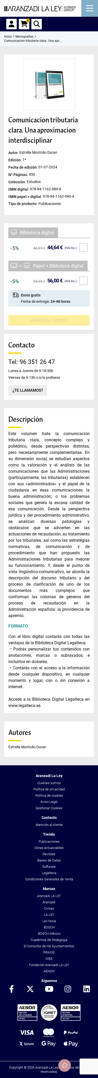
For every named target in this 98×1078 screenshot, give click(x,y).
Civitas (49, 908)
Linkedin (87, 989)
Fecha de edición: (23, 167)
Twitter (30, 989)
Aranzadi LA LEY (49, 896)
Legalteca (49, 873)
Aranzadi (49, 902)
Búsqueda (36, 24)
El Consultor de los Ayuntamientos (49, 946)
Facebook (11, 989)
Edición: (15, 160)
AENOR (49, 971)
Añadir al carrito (49, 320)
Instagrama (68, 989)
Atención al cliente (49, 825)
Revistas (49, 854)
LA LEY (49, 915)
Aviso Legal (49, 802)
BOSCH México (49, 934)
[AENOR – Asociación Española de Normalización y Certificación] (49, 1020)
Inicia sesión (11, 24)
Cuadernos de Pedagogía (49, 940)
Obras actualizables (49, 848)
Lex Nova (49, 921)
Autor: (13, 152)
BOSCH (49, 927)
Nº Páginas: (18, 174)
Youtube (49, 989)
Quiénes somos (49, 783)
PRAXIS (49, 952)
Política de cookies (49, 795)
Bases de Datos (49, 860)
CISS (49, 959)
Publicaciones (49, 841)
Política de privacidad (49, 789)
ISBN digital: (19, 189)
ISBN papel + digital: (25, 197)
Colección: (17, 182)
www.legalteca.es (24, 705)
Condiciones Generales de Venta (49, 879)
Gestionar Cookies (49, 808)
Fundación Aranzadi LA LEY (49, 965)
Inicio (8, 36)
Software (49, 867)
